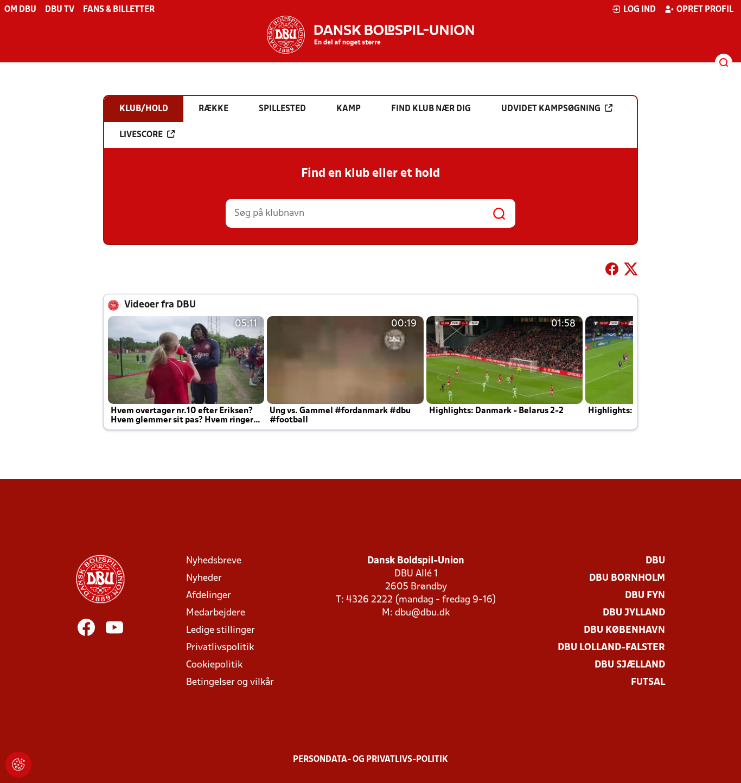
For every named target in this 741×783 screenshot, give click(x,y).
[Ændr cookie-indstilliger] (18, 765)
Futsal (648, 682)
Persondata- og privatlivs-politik (370, 759)
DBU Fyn (645, 595)
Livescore (141, 135)
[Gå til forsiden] (370, 35)
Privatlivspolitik (220, 647)
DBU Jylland (634, 613)
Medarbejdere (215, 613)
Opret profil (704, 10)
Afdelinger (208, 595)
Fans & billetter (119, 10)
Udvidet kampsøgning (551, 109)
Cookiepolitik (214, 665)
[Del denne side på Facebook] (611, 271)
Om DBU (20, 10)
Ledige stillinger (220, 630)
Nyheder (204, 578)
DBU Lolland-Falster (611, 647)
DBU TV (59, 10)
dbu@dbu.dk (422, 613)
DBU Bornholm (627, 578)
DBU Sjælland (630, 665)
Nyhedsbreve (213, 561)
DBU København (624, 630)
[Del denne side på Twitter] (631, 271)
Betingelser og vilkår (230, 682)
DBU (655, 561)
